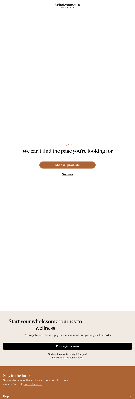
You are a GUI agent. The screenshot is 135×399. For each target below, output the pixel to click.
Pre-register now (67, 346)
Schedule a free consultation (67, 357)
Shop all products (67, 165)
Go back (67, 174)
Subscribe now (33, 384)
